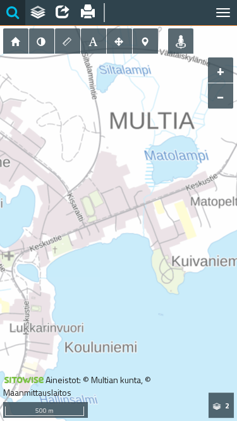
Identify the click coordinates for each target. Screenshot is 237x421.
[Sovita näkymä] (119, 41)
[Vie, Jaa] (62, 12)
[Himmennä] (41, 41)
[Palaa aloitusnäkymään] (15, 41)
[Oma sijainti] (180, 41)
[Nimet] (93, 41)
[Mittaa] (67, 41)
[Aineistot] (38, 12)
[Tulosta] (87, 12)
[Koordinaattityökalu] (145, 41)
